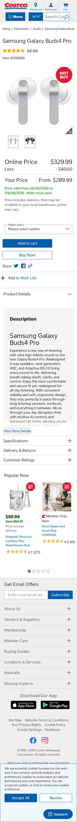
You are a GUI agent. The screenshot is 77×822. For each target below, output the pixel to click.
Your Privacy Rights (26, 725)
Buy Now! (27, 254)
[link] (16, 266)
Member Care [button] (16, 640)
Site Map (15, 720)
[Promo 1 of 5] (29, 571)
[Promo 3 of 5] (38, 571)
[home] (16, 6)
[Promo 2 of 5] (34, 571)
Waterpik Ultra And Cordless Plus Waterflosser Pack (18, 541)
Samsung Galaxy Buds (60, 29)
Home (7, 29)
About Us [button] (12, 608)
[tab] (38, 609)
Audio (37, 29)
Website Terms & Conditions (47, 720)
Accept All (21, 797)
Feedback (52, 729)
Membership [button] (15, 630)
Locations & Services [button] (22, 662)
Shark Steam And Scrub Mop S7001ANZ (53, 530)
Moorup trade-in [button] (18, 683)
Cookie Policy (54, 725)
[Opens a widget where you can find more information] (58, 814)
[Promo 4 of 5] (43, 571)
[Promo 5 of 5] (48, 571)
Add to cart (27, 243)
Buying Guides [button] (17, 651)
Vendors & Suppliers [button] (22, 619)
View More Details (17, 431)
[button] (66, 17)
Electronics (21, 29)
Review (56, 797)
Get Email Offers (21, 584)
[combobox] (35, 16)
